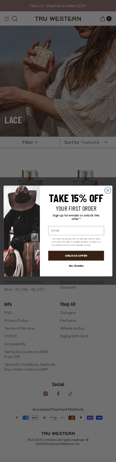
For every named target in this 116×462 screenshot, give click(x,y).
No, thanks (76, 265)
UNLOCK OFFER (76, 256)
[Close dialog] (108, 190)
